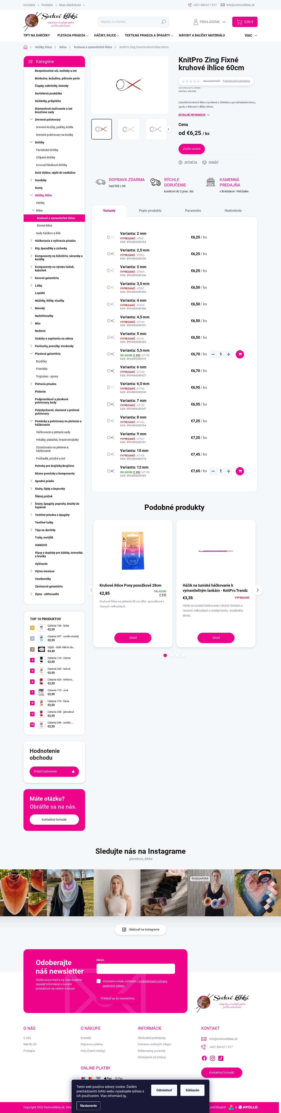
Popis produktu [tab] (150, 211)
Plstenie (40, 391)
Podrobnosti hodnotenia (236, 81)
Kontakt (86, 1038)
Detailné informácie (192, 114)
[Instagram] (212, 1057)
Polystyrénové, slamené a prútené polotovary (57, 411)
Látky (38, 285)
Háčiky (40, 203)
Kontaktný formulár (54, 819)
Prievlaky (42, 368)
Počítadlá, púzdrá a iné (50, 458)
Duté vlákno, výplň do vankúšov (55, 172)
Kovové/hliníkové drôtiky (51, 165)
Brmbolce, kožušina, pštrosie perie (57, 78)
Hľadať (163, 21)
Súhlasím (192, 1090)
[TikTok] (221, 1057)
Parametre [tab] (193, 211)
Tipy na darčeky (45, 530)
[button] (165, 655)
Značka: (187, 91)
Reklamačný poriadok (151, 1051)
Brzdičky (41, 361)
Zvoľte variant (192, 148)
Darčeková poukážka (48, 93)
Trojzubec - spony (47, 376)
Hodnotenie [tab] (233, 211)
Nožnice (40, 331)
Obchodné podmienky (152, 1038)
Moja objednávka (70, 5)
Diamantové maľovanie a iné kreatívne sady (53, 110)
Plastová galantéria (48, 353)
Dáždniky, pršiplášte (48, 101)
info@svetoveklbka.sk (223, 1039)
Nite (38, 323)
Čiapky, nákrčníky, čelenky (52, 85)
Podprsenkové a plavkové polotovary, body (51, 401)
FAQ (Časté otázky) (93, 1051)
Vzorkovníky (43, 578)
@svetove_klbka (140, 859)
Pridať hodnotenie (45, 771)
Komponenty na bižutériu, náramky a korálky (59, 257)
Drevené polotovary (47, 119)
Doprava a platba (92, 1044)
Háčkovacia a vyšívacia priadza (55, 240)
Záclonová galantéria (49, 586)
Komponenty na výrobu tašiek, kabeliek (54, 268)
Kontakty (29, 5)
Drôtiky (39, 142)
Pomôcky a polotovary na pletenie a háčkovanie (58, 423)
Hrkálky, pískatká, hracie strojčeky (57, 439)
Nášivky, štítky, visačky (49, 300)
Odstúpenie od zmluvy (152, 1057)
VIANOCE (41, 545)
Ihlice (39, 210)
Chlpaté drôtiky (45, 157)
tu (124, 1096)
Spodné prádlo (44, 481)
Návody (40, 308)
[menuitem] (38, 35)
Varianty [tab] (109, 211)
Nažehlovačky (44, 316)
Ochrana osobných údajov (154, 1044)
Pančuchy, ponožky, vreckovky (54, 346)
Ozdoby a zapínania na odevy (54, 338)
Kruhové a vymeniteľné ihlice (56, 218)
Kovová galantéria (47, 278)
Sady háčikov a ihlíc (48, 233)
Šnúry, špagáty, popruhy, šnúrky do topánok (57, 505)
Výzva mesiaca (45, 571)
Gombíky (40, 180)
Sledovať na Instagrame (144, 929)
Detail (133, 637)
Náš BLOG (30, 1044)
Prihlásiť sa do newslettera (118, 998)
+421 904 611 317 (221, 1047)
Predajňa (47, 5)
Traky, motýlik (44, 537)
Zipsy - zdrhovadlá (47, 594)
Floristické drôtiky (47, 150)
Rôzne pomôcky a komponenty (55, 473)
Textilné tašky (44, 522)
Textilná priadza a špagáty (52, 514)
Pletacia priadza (45, 384)
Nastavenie (88, 1106)
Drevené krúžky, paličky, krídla (54, 127)
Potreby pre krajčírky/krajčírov (54, 466)
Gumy (39, 188)
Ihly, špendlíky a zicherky (51, 248)
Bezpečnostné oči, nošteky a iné (56, 70)
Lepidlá (40, 293)
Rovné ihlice (44, 225)
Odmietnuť (164, 1090)
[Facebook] (204, 1057)
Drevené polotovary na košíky (54, 134)
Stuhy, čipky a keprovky (50, 488)
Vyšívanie (41, 563)
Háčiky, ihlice (43, 195)
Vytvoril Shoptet (216, 1107)
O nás (27, 1038)
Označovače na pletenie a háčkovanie (52, 449)
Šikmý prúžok (43, 496)
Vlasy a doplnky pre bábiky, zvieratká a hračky (59, 554)
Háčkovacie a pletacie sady (53, 432)
